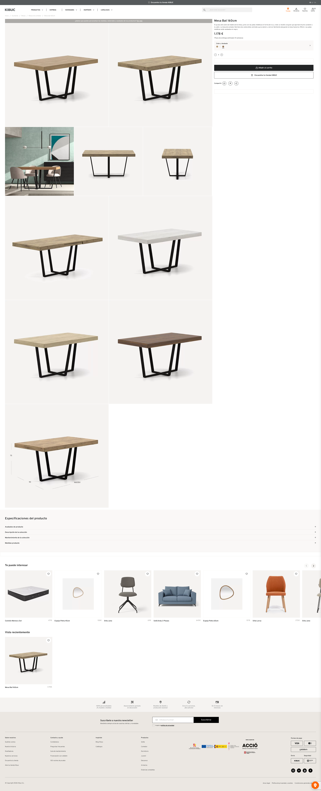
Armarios (144, 765)
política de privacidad (167, 725)
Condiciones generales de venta (305, 783)
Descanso (144, 761)
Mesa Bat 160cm (11, 687)
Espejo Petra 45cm (62, 621)
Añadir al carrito (265, 68)
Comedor (144, 747)
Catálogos (99, 747)
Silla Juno (108, 621)
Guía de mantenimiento (58, 751)
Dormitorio (144, 751)
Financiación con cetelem (58, 756)
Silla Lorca (257, 621)
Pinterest (230, 83)
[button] (306, 565)
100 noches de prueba (57, 761)
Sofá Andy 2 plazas (161, 621)
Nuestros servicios (11, 756)
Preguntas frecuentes (57, 747)
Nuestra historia (10, 747)
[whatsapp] (224, 83)
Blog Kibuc (99, 742)
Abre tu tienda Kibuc (12, 765)
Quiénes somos (10, 742)
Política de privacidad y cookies (282, 783)
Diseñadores (9, 751)
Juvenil (143, 756)
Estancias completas (148, 770)
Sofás (143, 742)
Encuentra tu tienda (11, 761)
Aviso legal (266, 783)
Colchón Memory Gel (13, 621)
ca (315, 3)
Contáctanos (54, 742)
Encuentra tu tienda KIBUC (161, 3)
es (310, 3)
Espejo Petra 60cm (210, 621)
